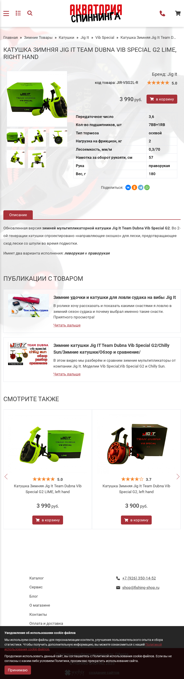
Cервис (36, 587)
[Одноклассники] (134, 187)
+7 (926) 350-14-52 (162, 13)
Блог (33, 596)
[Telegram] (140, 187)
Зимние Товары (38, 37)
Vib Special (104, 37)
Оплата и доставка (46, 623)
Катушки (66, 37)
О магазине (39, 605)
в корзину (165, 99)
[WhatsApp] (147, 187)
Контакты (38, 614)
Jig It (85, 37)
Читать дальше (67, 325)
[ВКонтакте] (128, 187)
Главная (10, 37)
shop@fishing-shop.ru (140, 587)
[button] (5, 477)
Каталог (36, 578)
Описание (18, 215)
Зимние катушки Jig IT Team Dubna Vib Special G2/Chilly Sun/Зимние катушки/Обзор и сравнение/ (111, 349)
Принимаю (18, 670)
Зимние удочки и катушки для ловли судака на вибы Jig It (114, 297)
